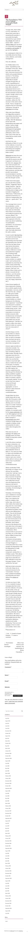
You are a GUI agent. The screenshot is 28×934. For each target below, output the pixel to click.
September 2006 (8, 848)
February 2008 (8, 805)
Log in (6, 921)
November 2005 (8, 873)
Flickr (16, 190)
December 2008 (8, 780)
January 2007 (7, 838)
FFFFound (9, 129)
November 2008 (8, 783)
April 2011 (7, 738)
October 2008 (7, 785)
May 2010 (7, 745)
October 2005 (7, 875)
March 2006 (7, 863)
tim (8, 633)
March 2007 (7, 833)
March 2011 (7, 740)
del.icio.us (18, 119)
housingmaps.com (11, 419)
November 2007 (8, 813)
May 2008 (7, 798)
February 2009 (8, 775)
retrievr (16, 433)
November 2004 (8, 903)
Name (7, 675)
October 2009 (7, 755)
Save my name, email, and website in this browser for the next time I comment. (9, 694)
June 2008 (7, 795)
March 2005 (7, 893)
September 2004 (8, 908)
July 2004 (7, 913)
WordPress (21, 930)
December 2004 (8, 900)
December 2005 (8, 870)
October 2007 (7, 815)
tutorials (8, 625)
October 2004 (7, 905)
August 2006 (7, 850)
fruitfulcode (12, 930)
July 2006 (7, 853)
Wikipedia (8, 155)
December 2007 (8, 810)
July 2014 (7, 718)
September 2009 (8, 758)
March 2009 (7, 773)
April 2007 (7, 830)
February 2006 (8, 865)
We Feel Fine (18, 235)
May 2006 (7, 858)
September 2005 (8, 878)
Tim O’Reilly (9, 40)
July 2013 (7, 723)
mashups (8, 433)
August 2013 (7, 720)
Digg (9, 114)
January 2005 (7, 898)
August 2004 (7, 910)
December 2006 (8, 840)
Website (7, 687)
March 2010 (7, 748)
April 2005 (7, 890)
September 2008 (8, 788)
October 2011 (7, 733)
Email (7, 681)
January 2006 (7, 868)
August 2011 (7, 735)
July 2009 (7, 763)
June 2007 (7, 825)
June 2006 (7, 855)
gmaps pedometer (15, 412)
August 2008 (7, 790)
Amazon (16, 163)
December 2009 (8, 753)
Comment (8, 667)
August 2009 (7, 760)
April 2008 (7, 800)
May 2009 (7, 768)
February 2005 (8, 895)
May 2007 (7, 828)
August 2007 (7, 820)
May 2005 (7, 888)
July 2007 (7, 823)
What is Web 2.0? (11, 44)
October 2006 (7, 845)
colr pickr (8, 435)
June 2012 (7, 728)
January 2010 (7, 750)
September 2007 (8, 818)
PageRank (9, 109)
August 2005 (7, 880)
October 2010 (7, 743)
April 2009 (7, 770)
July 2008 (7, 793)
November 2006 (8, 843)
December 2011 (8, 730)
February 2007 (8, 835)
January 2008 (7, 808)
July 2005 (7, 883)
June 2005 (7, 885)
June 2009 (7, 765)
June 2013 (7, 725)
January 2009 (7, 778)
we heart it (17, 129)
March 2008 (7, 803)
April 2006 (7, 860)
